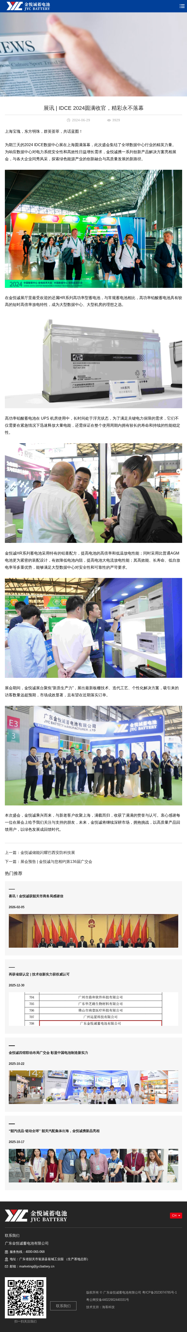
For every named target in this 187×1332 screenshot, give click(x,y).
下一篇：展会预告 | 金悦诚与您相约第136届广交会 (48, 862)
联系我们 (63, 1306)
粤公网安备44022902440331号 (107, 1300)
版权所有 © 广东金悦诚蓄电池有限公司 (113, 1292)
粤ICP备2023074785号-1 (159, 1292)
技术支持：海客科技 (100, 1307)
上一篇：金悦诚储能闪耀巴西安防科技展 (40, 852)
